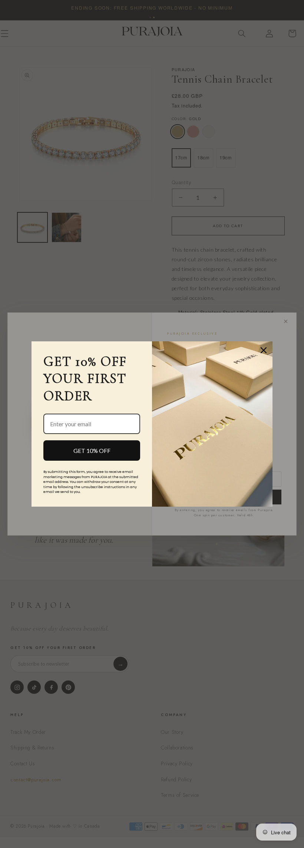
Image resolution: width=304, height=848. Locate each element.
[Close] (263, 350)
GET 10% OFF (91, 450)
